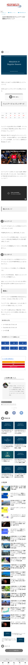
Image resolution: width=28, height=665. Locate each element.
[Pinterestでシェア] (16, 429)
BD (9, 383)
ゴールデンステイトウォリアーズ (9, 404)
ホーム (7, 659)
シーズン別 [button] (6, 330)
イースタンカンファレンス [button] (10, 324)
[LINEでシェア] (12, 429)
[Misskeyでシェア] (16, 425)
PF (5, 348)
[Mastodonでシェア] (8, 425)
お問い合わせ (21, 661)
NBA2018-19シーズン (7, 402)
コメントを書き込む (14, 650)
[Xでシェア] (6, 413)
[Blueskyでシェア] (12, 425)
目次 (14, 97)
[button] (25, 363)
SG (14, 343)
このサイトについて (7, 661)
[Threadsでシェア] (24, 425)
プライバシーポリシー (21, 659)
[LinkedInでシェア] (20, 429)
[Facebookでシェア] (14, 413)
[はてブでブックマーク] (21, 413)
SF (22, 343)
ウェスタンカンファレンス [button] (10, 327)
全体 (23, 348)
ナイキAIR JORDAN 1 (7, 358)
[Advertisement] (14, 35)
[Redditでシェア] (3, 429)
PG (5, 343)
